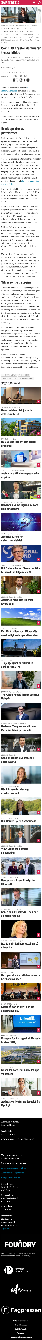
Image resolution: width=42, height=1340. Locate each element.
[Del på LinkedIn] (21, 80)
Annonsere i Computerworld (13, 1173)
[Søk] (39, 2)
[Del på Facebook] (13, 80)
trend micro (24, 375)
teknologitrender (9, 378)
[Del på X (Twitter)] (17, 80)
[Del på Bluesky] (28, 80)
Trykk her (5, 1228)
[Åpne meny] (34, 2)
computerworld (9, 375)
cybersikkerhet (26, 378)
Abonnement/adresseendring (13, 1168)
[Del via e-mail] (24, 80)
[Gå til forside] (15, 2)
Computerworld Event (10, 1177)
